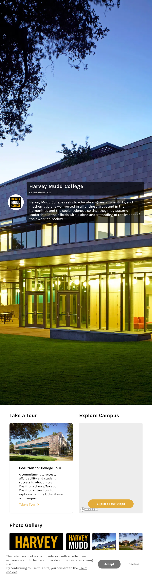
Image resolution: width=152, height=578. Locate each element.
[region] (110, 468)
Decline (133, 564)
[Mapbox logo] (89, 509)
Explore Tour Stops (111, 504)
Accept (109, 564)
